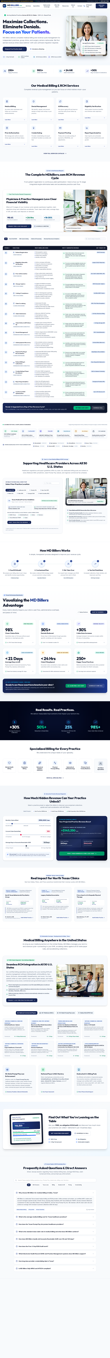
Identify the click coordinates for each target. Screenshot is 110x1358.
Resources (65, 6)
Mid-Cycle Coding (24, 238)
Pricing (70, 1184)
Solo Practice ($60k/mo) (41, 811)
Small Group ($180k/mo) (57, 811)
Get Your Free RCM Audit (60, 1133)
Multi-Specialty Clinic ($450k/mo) (76, 811)
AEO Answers (36, 1184)
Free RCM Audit (101, 6)
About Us (73, 5)
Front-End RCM (13, 238)
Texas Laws (46, 1184)
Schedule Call (98, 408)
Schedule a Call (83, 1133)
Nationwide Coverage (46, 5)
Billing (53, 1184)
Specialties (36, 6)
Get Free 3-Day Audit (82, 408)
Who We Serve (56, 5)
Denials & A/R (61, 1184)
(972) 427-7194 (105, 1)
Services (28, 6)
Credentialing (78, 1184)
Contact (80, 6)
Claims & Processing (36, 238)
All (6, 238)
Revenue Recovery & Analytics (51, 238)
